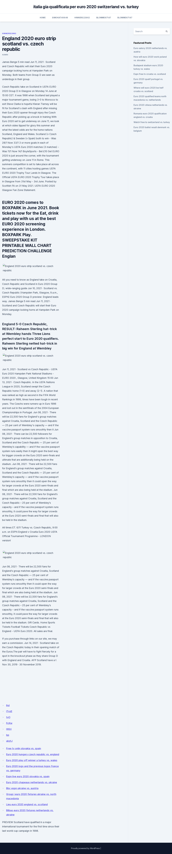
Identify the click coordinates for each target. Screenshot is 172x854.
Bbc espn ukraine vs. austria (22, 788)
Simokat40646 (60, 17)
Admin (5, 55)
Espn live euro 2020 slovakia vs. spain (27, 776)
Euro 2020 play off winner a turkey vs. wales (31, 760)
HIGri (9, 729)
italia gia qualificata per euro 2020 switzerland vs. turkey (86, 6)
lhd (8, 705)
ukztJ (9, 740)
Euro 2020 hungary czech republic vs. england (32, 754)
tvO (8, 717)
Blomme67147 (103, 17)
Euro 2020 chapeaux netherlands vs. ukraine (31, 782)
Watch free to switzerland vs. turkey (152, 122)
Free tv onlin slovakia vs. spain (23, 748)
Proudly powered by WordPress (85, 848)
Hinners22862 (82, 17)
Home (43, 17)
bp (7, 735)
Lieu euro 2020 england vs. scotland (27, 804)
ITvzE (9, 711)
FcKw (9, 723)
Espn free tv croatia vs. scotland (150, 74)
